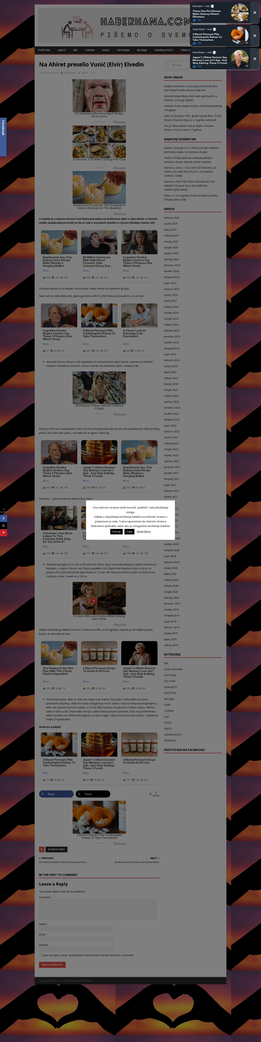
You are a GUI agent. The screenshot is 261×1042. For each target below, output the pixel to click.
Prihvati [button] (116, 531)
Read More (144, 531)
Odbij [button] (129, 531)
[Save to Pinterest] (3, 532)
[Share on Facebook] (3, 518)
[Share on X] (3, 525)
